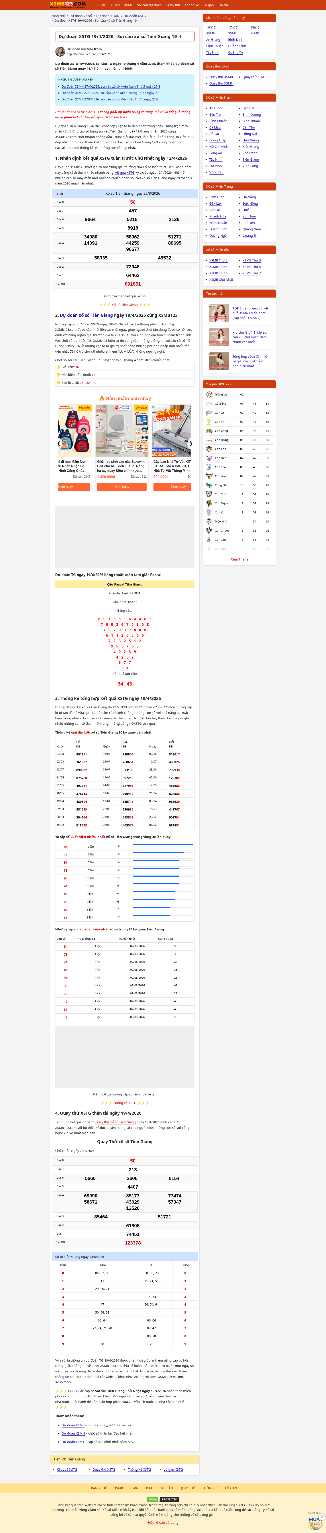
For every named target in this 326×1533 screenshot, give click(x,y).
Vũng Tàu (216, 172)
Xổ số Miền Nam (218, 97)
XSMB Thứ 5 (252, 266)
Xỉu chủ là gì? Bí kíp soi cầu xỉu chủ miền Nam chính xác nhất (250, 337)
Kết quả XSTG (67, 1469)
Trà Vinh (215, 165)
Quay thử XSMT (254, 77)
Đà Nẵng (249, 197)
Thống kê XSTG (124, 1103)
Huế (246, 209)
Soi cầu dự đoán (149, 5)
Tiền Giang (251, 159)
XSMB (102, 5)
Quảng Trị (235, 52)
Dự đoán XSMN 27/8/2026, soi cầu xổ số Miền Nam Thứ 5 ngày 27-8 (111, 86)
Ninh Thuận (218, 222)
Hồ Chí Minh (218, 146)
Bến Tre (215, 114)
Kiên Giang (251, 146)
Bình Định (235, 39)
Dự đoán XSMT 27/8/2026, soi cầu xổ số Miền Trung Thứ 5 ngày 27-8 (111, 93)
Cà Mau (215, 127)
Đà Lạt (214, 133)
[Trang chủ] (68, 5)
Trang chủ (98, 1488)
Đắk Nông (250, 203)
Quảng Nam (252, 229)
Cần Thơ (249, 127)
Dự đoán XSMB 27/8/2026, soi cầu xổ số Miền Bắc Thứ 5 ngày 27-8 (110, 99)
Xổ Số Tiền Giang (125, 304)
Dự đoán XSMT (73, 1441)
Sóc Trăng (250, 153)
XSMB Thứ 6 (218, 273)
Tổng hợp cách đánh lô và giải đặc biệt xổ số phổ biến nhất (250, 361)
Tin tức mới (215, 293)
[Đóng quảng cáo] (322, 1516)
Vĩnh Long (250, 165)
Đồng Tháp (217, 140)
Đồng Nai (250, 133)
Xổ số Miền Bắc (217, 249)
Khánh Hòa (217, 216)
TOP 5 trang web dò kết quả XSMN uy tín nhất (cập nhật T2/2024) (250, 313)
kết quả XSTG (124, 172)
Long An (215, 153)
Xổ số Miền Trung (219, 186)
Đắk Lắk (215, 203)
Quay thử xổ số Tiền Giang (115, 1122)
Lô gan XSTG (173, 1469)
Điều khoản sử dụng (163, 1522)
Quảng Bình (237, 46)
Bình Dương (252, 114)
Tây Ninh (212, 52)
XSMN (115, 5)
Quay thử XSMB (221, 77)
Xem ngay (85, 486)
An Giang (213, 39)
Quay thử (173, 5)
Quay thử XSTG (103, 1469)
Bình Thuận (215, 46)
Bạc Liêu (249, 108)
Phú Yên (249, 222)
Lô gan (208, 5)
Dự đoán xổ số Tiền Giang (86, 315)
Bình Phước (218, 121)
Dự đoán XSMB (73, 1425)
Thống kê (192, 5)
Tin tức (223, 5)
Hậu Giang (251, 140)
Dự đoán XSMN (73, 1433)
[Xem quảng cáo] (315, 1522)
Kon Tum (249, 216)
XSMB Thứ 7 (252, 273)
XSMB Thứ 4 (218, 266)
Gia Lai (214, 209)
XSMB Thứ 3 (252, 260)
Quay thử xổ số (217, 66)
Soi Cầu (166, 1488)
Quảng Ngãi (218, 235)
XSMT (128, 5)
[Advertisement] (125, 537)
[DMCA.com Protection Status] (163, 1499)
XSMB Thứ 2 (218, 260)
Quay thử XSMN (221, 83)
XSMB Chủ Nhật (221, 279)
